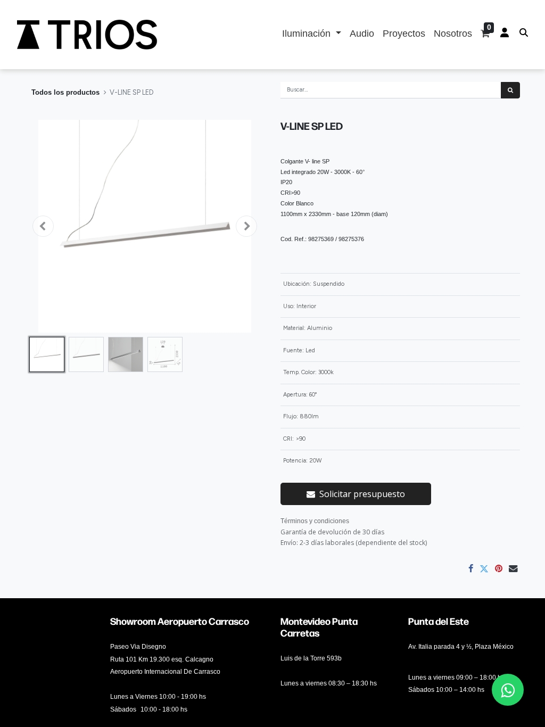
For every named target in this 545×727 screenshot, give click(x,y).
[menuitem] (361, 34)
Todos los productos (65, 92)
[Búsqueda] (510, 90)
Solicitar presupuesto (362, 494)
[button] (43, 226)
